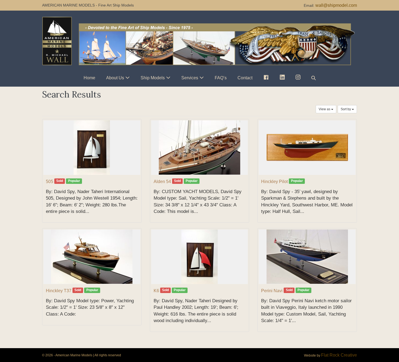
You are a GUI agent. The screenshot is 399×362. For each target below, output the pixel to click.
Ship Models (153, 77)
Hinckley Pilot (274, 181)
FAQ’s (221, 77)
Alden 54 (162, 181)
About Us (115, 77)
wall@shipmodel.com (336, 5)
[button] (313, 77)
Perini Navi (272, 290)
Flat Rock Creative (339, 355)
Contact (244, 77)
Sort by (346, 109)
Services (189, 77)
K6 (156, 290)
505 (49, 181)
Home (89, 77)
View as (325, 109)
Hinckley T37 (58, 290)
